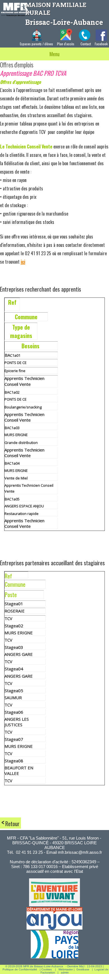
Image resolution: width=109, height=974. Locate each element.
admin (65, 972)
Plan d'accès (65, 43)
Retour (12, 823)
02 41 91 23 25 (29, 852)
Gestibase (82, 969)
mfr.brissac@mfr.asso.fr (80, 852)
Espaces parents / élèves (36, 43)
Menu (54, 54)
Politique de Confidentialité (20, 969)
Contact (85, 43)
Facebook (101, 43)
